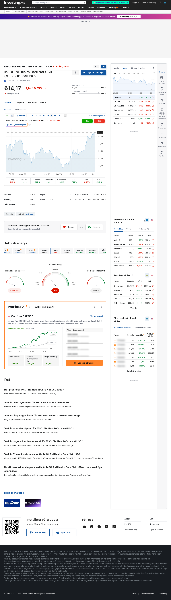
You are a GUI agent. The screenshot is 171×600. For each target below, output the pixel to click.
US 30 (116, 114)
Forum (43, 102)
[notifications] (160, 2)
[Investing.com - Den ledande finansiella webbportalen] (14, 3)
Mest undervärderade (122, 328)
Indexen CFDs (73, 12)
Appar (127, 519)
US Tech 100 (119, 106)
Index (8, 12)
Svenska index (20, 12)
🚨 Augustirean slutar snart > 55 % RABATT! (111, 3)
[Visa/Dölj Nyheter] (65, 115)
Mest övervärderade (143, 328)
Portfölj (128, 524)
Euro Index (118, 123)
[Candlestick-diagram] (6, 115)
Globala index (86, 12)
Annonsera (154, 524)
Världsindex (49, 12)
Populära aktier (122, 275)
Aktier (142, 68)
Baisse (71, 227)
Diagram (19, 102)
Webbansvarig (131, 530)
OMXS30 (117, 97)
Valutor (117, 68)
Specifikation (98, 12)
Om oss (153, 519)
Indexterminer (61, 12)
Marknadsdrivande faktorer (124, 221)
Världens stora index (35, 12)
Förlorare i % (144, 229)
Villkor (133, 594)
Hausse (96, 227)
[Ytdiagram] (12, 115)
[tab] (6, 251)
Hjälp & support (156, 530)
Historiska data (20, 109)
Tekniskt (32, 102)
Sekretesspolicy (147, 594)
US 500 (117, 102)
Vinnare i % (130, 229)
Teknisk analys (15, 243)
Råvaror (134, 68)
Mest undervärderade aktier (125, 320)
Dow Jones (118, 110)
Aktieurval (101, 8)
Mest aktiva (118, 229)
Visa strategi (96, 316)
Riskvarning (162, 594)
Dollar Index (118, 119)
